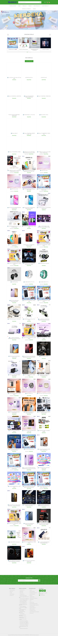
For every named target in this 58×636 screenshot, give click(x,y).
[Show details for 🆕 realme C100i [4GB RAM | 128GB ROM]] (44, 330)
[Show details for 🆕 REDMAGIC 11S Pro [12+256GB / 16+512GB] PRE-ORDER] (29, 255)
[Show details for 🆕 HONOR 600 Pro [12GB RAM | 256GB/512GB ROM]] (44, 367)
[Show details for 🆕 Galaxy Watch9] (14, 125)
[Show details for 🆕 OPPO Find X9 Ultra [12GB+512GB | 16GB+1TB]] (29, 423)
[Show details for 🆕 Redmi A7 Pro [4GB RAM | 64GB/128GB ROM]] (29, 404)
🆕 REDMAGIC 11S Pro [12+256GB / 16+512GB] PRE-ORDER (29, 264)
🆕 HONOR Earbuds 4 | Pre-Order (14, 319)
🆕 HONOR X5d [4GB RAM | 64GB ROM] (14, 487)
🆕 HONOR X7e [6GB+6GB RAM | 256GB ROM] (14, 245)
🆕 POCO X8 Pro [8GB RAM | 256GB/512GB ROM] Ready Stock (44, 505)
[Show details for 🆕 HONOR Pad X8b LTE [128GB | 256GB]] (44, 423)
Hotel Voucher (32, 606)
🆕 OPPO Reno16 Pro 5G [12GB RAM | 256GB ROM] (44, 189)
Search (40, 2)
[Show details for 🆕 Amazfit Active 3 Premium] (44, 255)
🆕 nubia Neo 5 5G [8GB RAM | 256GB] (14, 431)
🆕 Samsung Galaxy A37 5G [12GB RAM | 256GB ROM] (44, 487)
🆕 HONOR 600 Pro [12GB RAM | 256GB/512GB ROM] (44, 375)
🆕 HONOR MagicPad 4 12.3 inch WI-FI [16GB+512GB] (14, 227)
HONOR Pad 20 (44, 77)
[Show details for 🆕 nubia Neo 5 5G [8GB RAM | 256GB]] (14, 423)
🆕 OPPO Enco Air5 (43, 170)
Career (11, 592)
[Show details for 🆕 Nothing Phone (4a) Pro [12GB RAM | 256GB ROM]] (44, 441)
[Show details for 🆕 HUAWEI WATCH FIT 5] (44, 274)
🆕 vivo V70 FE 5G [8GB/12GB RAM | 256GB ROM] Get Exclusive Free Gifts (29, 468)
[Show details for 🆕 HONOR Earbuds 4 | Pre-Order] (14, 311)
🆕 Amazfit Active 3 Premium (44, 263)
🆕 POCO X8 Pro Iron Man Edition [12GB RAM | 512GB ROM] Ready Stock (14, 506)
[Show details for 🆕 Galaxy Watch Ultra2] (44, 107)
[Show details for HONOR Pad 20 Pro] (29, 70)
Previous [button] (8, 35)
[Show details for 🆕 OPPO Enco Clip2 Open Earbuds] (44, 386)
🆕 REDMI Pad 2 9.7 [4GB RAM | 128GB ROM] (14, 357)
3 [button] (29, 28)
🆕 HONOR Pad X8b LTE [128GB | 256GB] (44, 431)
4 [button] (30, 28)
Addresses (21, 591)
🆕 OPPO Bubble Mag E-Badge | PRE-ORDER (29, 189)
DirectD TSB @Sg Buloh (23, 600)
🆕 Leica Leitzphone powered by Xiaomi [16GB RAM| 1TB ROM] (14, 561)
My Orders (21, 592)
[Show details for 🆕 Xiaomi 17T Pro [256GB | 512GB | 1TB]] (29, 293)
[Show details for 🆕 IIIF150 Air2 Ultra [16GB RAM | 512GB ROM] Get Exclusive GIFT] (29, 144)
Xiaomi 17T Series (45, 49)
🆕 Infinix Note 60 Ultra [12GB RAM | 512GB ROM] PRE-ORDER (43, 524)
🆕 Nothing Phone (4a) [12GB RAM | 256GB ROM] (14, 468)
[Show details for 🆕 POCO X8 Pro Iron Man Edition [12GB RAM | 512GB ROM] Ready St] (14, 497)
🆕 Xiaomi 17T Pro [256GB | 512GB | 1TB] (29, 301)
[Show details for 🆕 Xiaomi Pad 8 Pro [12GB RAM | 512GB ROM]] (29, 553)
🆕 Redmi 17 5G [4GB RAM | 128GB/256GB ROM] (29, 97)
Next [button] (50, 35)
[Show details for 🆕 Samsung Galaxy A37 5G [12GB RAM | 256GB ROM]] (44, 478)
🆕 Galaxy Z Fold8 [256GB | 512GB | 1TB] (43, 134)
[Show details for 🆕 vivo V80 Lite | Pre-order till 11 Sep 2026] (14, 70)
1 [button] (27, 28)
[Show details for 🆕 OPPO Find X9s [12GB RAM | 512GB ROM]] (14, 404)
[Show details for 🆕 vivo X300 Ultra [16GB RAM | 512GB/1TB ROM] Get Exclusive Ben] (44, 311)
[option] (29, 20)
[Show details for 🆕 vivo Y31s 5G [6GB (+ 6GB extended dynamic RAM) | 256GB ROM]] (44, 218)
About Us (11, 591)
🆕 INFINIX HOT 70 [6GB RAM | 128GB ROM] (29, 227)
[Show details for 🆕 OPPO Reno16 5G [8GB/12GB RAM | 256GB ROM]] (14, 200)
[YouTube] (42, 591)
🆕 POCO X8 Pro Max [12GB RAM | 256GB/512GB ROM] (29, 505)
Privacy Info (31, 613)
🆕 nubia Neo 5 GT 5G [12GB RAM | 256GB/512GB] (43, 412)
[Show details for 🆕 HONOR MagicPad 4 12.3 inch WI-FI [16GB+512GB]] (14, 218)
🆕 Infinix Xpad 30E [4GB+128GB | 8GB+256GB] (14, 375)
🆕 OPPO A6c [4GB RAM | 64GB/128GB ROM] (14, 301)
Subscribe (39, 580)
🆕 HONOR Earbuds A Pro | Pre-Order (29, 319)
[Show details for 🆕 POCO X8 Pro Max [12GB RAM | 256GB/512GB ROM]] (29, 497)
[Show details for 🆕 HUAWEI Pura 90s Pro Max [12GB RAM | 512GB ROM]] (44, 144)
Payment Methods (33, 607)
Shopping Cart (49, 2)
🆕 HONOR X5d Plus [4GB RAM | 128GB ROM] (44, 468)
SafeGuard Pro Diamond (33, 598)
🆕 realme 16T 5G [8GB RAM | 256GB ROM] (14, 264)
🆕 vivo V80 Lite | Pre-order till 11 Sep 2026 (14, 78)
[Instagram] (45, 591)
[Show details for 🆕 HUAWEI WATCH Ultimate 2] (14, 534)
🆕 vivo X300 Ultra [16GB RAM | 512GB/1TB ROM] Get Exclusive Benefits (43, 320)
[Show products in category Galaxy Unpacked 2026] (23, 43)
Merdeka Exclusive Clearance (34, 49)
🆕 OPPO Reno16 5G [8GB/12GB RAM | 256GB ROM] (14, 208)
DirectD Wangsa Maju (23, 601)
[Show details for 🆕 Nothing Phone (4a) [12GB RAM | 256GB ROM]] (14, 460)
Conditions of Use (32, 610)
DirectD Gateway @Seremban (22, 612)
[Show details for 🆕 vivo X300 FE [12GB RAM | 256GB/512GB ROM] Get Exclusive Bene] (14, 330)
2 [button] (28, 28)
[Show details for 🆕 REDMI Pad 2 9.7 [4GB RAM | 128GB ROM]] (14, 348)
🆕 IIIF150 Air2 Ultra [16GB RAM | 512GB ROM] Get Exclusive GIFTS (29, 152)
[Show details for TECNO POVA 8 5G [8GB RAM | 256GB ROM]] (14, 107)
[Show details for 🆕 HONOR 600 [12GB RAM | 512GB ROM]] (14, 386)
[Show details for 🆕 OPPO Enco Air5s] (14, 181)
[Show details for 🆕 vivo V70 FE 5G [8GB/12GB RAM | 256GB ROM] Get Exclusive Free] (29, 460)
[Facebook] (40, 591)
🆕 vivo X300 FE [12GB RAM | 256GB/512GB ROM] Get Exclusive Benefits (14, 338)
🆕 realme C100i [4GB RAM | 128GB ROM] (43, 338)
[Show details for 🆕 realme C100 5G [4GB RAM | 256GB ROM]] (29, 330)
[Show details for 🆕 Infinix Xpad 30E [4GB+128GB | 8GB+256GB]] (14, 367)
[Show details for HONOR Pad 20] (44, 70)
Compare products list (33, 592)
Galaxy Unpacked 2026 (23, 49)
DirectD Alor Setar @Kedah (24, 622)
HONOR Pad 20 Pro (29, 77)
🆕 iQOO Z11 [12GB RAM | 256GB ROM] (29, 375)
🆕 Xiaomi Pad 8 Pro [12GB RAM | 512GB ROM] (29, 561)
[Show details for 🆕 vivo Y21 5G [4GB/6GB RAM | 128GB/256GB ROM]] (44, 534)
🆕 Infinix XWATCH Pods (43, 356)
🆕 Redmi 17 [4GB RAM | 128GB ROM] (43, 96)
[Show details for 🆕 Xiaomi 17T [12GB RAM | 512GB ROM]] (44, 293)
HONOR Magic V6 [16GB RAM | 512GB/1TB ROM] (29, 245)
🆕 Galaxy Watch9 (14, 133)
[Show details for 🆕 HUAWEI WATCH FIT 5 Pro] (29, 274)
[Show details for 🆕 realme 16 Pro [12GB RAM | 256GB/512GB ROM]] (29, 516)
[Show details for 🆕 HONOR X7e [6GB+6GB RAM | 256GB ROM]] (14, 237)
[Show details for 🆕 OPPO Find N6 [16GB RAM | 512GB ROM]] (29, 534)
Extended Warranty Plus (33, 603)
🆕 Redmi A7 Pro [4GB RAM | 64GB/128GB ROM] (29, 412)
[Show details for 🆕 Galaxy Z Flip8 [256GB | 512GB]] (14, 144)
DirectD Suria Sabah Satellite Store (22, 617)
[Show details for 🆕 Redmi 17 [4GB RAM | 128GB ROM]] (44, 88)
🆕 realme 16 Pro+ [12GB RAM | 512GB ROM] (14, 524)
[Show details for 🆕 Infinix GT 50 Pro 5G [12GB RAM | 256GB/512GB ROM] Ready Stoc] (29, 348)
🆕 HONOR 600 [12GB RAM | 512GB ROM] (14, 394)
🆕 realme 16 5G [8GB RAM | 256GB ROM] (43, 245)
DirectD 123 (31, 599)
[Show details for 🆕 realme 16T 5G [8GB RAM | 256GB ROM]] (14, 255)
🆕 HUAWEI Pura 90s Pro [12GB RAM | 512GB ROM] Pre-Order (14, 171)
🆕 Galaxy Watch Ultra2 (43, 114)
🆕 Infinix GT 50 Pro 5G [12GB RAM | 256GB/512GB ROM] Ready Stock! (29, 357)
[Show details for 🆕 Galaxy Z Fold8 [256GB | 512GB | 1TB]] (44, 125)
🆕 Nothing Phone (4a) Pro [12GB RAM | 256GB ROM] (44, 450)
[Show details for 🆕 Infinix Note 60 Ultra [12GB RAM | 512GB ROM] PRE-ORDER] (44, 516)
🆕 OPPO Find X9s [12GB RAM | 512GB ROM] (14, 412)
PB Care (31, 595)
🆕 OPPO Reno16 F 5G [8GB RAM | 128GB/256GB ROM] (29, 208)
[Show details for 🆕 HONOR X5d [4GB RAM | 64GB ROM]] (14, 478)
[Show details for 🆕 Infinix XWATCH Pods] (44, 348)
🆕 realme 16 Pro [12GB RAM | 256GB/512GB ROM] (29, 524)
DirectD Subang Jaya (23, 595)
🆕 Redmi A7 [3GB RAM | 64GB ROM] (14, 96)
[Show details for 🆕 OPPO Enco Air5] (44, 163)
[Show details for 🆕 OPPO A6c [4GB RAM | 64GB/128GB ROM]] (14, 293)
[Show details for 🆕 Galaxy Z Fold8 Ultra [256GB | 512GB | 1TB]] (29, 125)
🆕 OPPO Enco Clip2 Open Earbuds (44, 393)
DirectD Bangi (22, 613)
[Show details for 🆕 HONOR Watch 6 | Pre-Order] (29, 107)
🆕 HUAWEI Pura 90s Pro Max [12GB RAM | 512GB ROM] (43, 152)
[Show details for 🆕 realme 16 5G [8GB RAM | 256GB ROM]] (44, 237)
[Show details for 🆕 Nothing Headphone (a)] (29, 441)
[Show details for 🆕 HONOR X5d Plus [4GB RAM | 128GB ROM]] (44, 460)
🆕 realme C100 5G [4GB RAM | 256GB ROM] (29, 338)
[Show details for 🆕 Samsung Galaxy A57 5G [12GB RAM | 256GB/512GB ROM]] (29, 478)
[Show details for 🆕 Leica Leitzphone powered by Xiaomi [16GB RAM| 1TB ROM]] (14, 553)
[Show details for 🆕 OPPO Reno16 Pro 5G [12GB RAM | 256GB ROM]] (44, 181)
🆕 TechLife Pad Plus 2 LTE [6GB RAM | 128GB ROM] (44, 208)
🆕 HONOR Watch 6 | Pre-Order (29, 114)
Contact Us (11, 595)
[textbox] (28, 2)
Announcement (32, 591)
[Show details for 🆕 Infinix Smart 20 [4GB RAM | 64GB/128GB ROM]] (14, 441)
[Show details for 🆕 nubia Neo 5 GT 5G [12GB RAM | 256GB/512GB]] (44, 404)
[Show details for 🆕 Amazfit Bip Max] (14, 274)
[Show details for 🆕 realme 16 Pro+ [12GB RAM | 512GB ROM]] (14, 516)
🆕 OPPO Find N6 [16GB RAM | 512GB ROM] (29, 542)
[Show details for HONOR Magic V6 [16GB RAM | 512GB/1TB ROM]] (29, 237)
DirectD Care (32, 602)
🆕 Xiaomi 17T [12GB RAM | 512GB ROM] (44, 301)
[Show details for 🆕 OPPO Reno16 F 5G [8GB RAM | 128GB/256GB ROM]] (29, 200)
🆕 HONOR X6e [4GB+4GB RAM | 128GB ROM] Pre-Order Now (29, 171)
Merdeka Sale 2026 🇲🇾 (12, 49)
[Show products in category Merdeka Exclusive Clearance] (34, 43)
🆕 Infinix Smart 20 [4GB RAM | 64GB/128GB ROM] (14, 450)
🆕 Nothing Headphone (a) (29, 449)
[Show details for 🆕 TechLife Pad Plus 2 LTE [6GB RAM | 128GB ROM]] (44, 200)
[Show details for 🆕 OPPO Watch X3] (29, 386)
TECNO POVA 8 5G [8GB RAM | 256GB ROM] (14, 115)
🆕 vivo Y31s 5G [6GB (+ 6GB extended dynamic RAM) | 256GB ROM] (44, 227)
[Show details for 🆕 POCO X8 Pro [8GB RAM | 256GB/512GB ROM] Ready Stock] (44, 497)
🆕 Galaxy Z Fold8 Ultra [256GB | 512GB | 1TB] (29, 134)
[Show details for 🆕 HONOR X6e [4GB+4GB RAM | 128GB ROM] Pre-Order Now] (29, 163)
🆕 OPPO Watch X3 (29, 393)
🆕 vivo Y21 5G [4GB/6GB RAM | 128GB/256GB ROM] (44, 542)
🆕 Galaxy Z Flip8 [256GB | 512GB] (14, 151)
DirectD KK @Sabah (23, 606)
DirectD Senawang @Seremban (22, 615)
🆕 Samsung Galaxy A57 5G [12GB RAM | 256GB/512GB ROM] (29, 487)
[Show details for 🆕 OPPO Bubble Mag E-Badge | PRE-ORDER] (29, 181)
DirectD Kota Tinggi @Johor (24, 623)
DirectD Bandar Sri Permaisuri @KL (22, 610)
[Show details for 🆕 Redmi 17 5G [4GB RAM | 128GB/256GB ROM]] (29, 88)
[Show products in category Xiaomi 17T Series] (45, 43)
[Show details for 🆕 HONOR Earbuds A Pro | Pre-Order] (29, 311)
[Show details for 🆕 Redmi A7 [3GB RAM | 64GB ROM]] (14, 88)
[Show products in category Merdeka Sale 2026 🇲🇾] (12, 43)
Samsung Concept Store (24, 628)
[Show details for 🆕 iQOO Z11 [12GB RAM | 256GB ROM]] (29, 367)
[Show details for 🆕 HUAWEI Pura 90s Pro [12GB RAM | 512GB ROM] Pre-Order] (14, 163)
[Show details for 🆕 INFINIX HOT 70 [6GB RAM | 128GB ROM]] (29, 218)
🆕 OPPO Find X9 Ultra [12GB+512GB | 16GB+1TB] (29, 431)
